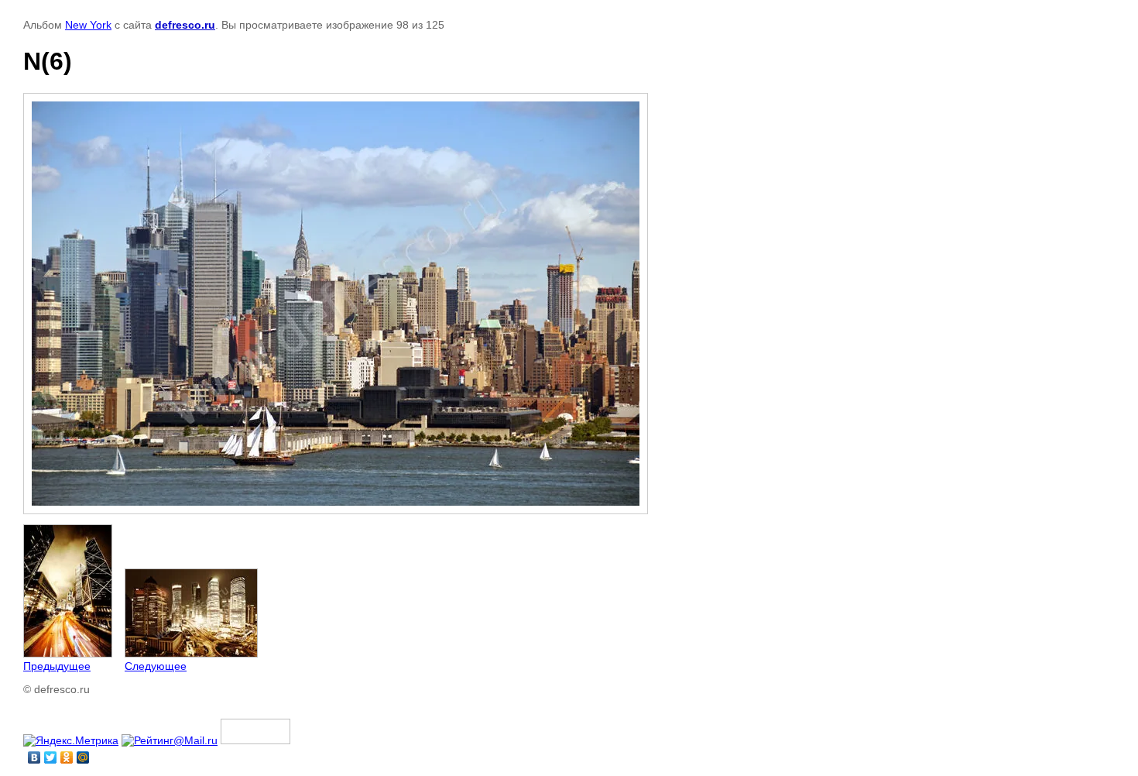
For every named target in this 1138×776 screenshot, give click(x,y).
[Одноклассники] (67, 757)
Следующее (156, 666)
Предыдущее (57, 666)
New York (88, 25)
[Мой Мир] (83, 757)
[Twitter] (51, 757)
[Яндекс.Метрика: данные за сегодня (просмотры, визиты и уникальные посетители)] (70, 740)
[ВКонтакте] (34, 757)
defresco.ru (185, 25)
